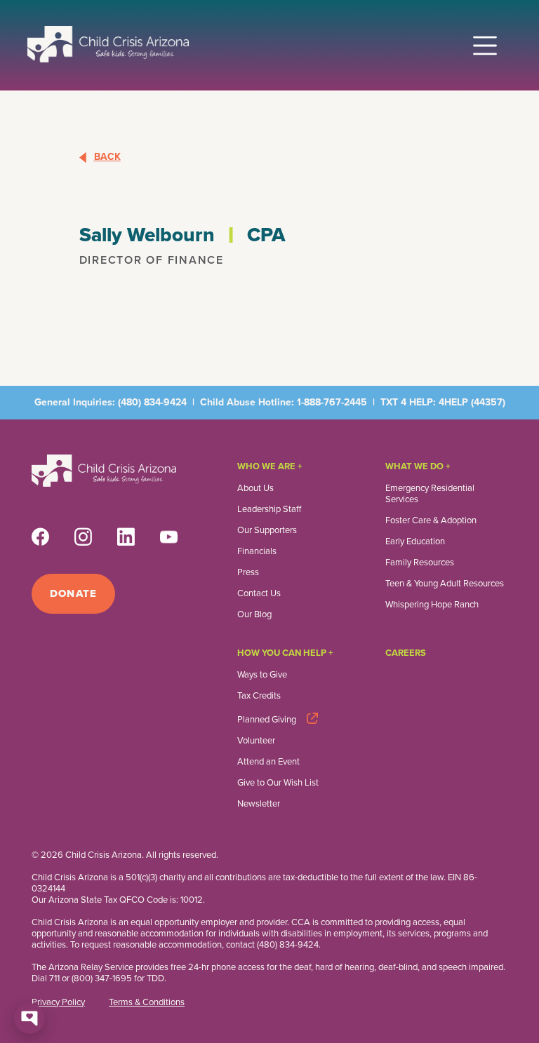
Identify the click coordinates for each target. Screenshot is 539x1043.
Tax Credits (259, 695)
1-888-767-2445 (332, 402)
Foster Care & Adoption (431, 520)
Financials (257, 551)
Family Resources (419, 562)
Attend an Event (268, 761)
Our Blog (254, 614)
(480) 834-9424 (152, 402)
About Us (255, 488)
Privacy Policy (58, 1002)
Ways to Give (262, 674)
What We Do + (418, 466)
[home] (108, 44)
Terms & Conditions (147, 1002)
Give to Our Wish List (278, 782)
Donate (73, 593)
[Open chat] (29, 1018)
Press (248, 572)
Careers (405, 652)
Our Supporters (267, 530)
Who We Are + (269, 466)
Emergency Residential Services (429, 494)
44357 (488, 402)
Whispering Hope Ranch (432, 604)
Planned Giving (266, 719)
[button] (485, 40)
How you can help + (285, 652)
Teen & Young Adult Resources (444, 583)
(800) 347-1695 (102, 978)
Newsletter (258, 803)
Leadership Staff (269, 509)
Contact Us (259, 593)
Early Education (415, 541)
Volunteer (256, 740)
